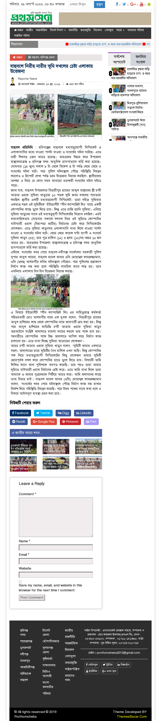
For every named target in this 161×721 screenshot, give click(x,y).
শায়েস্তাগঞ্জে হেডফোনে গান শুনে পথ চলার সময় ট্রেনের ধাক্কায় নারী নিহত (56, 464)
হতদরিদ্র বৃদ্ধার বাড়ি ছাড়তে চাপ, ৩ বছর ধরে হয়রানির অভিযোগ (98, 44)
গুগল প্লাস (111, 671)
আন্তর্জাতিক (41, 30)
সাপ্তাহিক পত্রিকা (22, 35)
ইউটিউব (92, 671)
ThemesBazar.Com (132, 717)
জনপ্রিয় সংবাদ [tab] (141, 59)
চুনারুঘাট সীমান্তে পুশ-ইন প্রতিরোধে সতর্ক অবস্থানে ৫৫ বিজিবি (22, 448)
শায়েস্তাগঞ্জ (26, 641)
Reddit (20, 422)
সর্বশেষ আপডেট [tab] (119, 59)
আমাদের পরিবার (135, 30)
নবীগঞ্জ (24, 654)
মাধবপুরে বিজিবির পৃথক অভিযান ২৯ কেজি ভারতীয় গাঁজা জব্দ (88, 464)
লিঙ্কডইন (124, 664)
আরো (119, 30)
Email (24, 555)
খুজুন (99, 4)
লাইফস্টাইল (72, 669)
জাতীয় (29, 30)
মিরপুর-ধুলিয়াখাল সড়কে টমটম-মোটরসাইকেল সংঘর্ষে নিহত (129, 107)
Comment (27, 494)
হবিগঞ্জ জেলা (47, 57)
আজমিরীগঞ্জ (27, 667)
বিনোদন (98, 30)
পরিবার (47, 693)
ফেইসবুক (93, 664)
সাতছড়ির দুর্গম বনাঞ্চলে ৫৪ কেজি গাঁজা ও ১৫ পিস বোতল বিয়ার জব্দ (55, 448)
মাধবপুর (25, 661)
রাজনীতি (73, 30)
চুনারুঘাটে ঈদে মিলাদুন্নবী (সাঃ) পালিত (128, 124)
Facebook (21, 413)
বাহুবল (35, 57)
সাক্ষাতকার (49, 665)
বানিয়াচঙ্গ (25, 674)
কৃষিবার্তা (47, 659)
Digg (65, 413)
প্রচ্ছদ (20, 30)
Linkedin (85, 413)
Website (25, 568)
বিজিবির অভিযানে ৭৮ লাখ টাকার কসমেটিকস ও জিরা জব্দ (87, 448)
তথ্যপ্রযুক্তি (85, 30)
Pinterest (72, 422)
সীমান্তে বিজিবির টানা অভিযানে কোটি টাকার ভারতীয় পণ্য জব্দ (22, 466)
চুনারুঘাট (25, 648)
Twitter (44, 413)
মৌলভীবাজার (51, 641)
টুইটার (109, 664)
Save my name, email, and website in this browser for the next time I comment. (50, 587)
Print (92, 422)
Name (24, 541)
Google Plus (46, 422)
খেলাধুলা (109, 30)
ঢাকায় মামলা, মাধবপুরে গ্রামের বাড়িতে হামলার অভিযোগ (128, 90)
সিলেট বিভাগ (57, 30)
